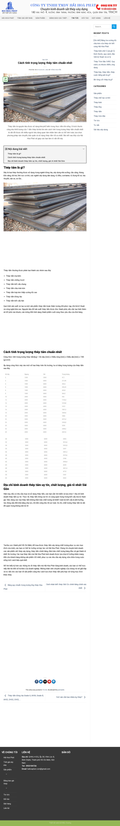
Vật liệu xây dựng (101, 129)
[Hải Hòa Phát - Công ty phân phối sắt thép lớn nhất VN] (14, 8)
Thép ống (97, 107)
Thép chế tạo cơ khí (102, 98)
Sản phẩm (40, 18)
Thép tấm (98, 111)
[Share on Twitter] (41, 682)
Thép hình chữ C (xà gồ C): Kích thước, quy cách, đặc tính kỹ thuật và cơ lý (104, 54)
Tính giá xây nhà (24, 18)
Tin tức (75, 18)
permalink (61, 690)
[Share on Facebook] (37, 682)
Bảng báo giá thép (58, 18)
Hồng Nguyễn (56, 70)
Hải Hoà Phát (8, 18)
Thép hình (98, 102)
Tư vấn (96, 125)
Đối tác (85, 18)
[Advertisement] (45, 41)
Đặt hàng (96, 18)
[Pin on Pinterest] (49, 682)
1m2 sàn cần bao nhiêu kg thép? (69, 697)
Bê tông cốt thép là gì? (103, 80)
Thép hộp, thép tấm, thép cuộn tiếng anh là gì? (104, 73)
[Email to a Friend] (45, 682)
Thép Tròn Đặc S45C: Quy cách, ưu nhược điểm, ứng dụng (104, 64)
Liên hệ (107, 18)
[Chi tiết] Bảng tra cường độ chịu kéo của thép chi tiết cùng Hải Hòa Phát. (105, 43)
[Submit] (114, 26)
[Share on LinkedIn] (54, 682)
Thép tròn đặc (99, 116)
